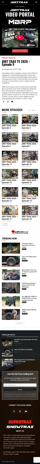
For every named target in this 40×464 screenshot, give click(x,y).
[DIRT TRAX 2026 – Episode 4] (10, 119)
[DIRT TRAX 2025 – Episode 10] (30, 210)
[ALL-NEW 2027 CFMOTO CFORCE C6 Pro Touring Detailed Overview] (11, 301)
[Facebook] (3, 101)
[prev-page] (3, 224)
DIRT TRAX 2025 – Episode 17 (10, 163)
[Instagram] (7, 101)
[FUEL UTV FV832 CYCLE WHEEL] (11, 261)
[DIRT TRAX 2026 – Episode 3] (30, 119)
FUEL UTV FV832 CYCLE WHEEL (23, 349)
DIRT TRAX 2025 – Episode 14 (30, 181)
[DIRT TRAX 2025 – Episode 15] (10, 174)
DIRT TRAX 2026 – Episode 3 (30, 126)
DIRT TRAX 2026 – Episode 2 (10, 145)
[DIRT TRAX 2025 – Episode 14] (30, 174)
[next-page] (6, 224)
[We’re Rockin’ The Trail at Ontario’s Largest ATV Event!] (11, 274)
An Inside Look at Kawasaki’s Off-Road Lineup (28, 245)
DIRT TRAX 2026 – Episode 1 (30, 145)
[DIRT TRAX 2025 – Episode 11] (10, 210)
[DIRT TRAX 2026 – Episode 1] (30, 137)
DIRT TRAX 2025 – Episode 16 (30, 163)
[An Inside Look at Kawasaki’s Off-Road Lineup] (11, 248)
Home (17, 6)
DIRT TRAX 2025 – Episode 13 (10, 199)
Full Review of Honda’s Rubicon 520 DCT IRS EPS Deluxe (29, 285)
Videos (24, 249)
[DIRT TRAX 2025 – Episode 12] (30, 192)
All (29, 110)
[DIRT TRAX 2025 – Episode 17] (10, 156)
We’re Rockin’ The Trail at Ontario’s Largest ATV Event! (29, 271)
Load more (19, 323)
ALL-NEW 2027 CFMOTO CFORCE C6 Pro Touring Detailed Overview (29, 298)
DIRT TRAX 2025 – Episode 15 (10, 181)
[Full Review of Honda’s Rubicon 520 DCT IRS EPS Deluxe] (11, 287)
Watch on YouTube (20, 51)
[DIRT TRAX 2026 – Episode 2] (10, 137)
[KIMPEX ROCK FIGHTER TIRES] (11, 314)
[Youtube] (12, 101)
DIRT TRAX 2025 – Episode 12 (30, 199)
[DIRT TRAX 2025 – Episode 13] (10, 192)
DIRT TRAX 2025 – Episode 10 (30, 218)
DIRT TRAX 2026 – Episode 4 (10, 126)
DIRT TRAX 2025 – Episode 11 (10, 218)
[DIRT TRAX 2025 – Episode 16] (30, 156)
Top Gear (25, 260)
